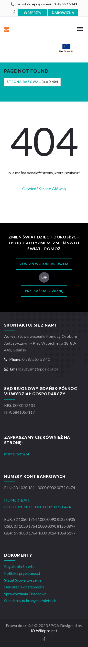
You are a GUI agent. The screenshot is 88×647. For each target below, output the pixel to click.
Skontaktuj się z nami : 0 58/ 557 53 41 (47, 4)
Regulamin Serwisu (19, 566)
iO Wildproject (44, 630)
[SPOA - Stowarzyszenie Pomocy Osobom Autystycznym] (16, 28)
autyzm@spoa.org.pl (40, 369)
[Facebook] (14, 12)
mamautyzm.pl (16, 454)
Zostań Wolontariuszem (44, 264)
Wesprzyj (32, 12)
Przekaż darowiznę (44, 291)
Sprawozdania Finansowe (25, 593)
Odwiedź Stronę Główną (44, 188)
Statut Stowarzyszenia (23, 580)
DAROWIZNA (63, 12)
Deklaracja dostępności (24, 587)
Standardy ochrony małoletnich (30, 600)
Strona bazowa (23, 82)
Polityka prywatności (22, 573)
